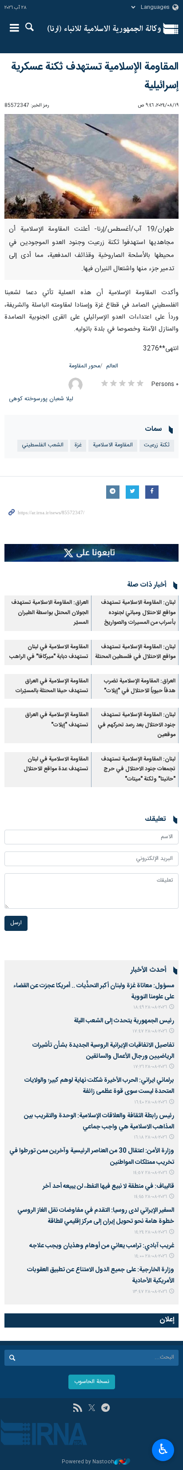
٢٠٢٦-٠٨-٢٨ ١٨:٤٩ (150, 1007)
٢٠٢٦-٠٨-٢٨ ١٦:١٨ (150, 1137)
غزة (78, 445)
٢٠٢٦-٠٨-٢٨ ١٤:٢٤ (150, 1232)
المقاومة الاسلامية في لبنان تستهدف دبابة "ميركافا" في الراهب (48, 652)
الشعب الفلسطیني (43, 445)
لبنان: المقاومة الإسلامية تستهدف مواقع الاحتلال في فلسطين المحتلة (135, 652)
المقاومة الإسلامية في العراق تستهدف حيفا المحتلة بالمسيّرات (52, 686)
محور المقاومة (84, 366)
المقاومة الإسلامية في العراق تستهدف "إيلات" (56, 719)
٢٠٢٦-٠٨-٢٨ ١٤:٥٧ (150, 1173)
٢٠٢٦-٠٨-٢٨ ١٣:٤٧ (149, 1292)
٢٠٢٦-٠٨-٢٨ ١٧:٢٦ (150, 1067)
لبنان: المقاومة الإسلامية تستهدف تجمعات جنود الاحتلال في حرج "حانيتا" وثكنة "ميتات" (138, 769)
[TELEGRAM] (105, 1409)
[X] (92, 1409)
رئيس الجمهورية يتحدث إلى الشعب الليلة (124, 1021)
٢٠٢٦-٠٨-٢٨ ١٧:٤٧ (149, 1031)
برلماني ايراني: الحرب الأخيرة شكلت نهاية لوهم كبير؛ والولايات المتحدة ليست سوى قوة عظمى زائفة (99, 1086)
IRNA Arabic (104, 29)
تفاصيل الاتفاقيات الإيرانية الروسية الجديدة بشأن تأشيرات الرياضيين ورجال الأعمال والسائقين (103, 1051)
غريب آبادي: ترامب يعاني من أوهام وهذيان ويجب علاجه (101, 1246)
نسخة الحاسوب (91, 1382)
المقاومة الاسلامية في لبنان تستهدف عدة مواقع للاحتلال (56, 764)
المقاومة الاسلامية (113, 445)
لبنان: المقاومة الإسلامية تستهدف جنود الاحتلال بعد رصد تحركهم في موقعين (136, 725)
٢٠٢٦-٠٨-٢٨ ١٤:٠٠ (150, 1256)
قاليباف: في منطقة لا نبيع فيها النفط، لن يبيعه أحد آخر (108, 1186)
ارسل (16, 923)
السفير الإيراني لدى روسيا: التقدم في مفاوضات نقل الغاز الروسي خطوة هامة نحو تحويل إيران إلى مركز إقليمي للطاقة (95, 1216)
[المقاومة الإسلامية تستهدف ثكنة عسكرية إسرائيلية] (91, 166)
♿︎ (163, 1449)
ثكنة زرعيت (157, 445)
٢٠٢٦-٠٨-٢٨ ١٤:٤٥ (150, 1197)
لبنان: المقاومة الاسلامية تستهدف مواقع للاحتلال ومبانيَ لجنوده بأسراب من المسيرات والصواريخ (138, 612)
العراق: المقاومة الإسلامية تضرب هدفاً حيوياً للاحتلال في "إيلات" (139, 686)
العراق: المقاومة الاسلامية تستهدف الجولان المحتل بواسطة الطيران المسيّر (49, 612)
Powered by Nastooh (88, 1462)
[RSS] (78, 1409)
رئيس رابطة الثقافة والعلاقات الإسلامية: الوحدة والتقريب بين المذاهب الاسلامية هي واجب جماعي (99, 1121)
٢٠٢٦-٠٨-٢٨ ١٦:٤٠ (150, 1102)
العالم (112, 366)
